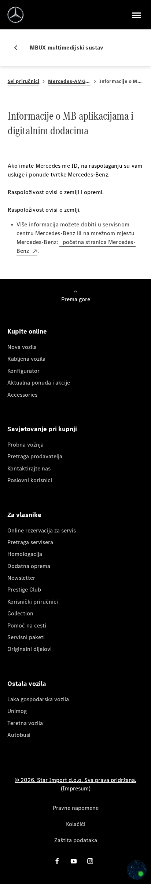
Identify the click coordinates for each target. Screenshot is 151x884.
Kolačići (75, 824)
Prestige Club (24, 589)
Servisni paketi (26, 637)
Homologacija (24, 554)
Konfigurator (23, 371)
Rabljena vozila (26, 359)
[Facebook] (57, 861)
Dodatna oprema (28, 566)
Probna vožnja (25, 444)
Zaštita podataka (75, 840)
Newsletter (21, 578)
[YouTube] (73, 861)
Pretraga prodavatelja (34, 456)
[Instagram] (90, 861)
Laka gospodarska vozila (38, 699)
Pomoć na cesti (26, 625)
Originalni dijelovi (29, 649)
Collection (20, 613)
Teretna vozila (25, 723)
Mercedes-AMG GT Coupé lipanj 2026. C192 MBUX (69, 81)
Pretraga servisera (30, 542)
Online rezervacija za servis (41, 530)
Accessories (22, 395)
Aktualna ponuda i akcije (38, 382)
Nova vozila (22, 347)
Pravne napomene (76, 808)
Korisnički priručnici (32, 601)
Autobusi (18, 735)
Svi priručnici (24, 81)
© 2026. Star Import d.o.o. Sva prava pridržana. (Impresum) (75, 784)
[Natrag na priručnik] (19, 48)
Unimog (17, 711)
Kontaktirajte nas (29, 468)
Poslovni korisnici (29, 480)
